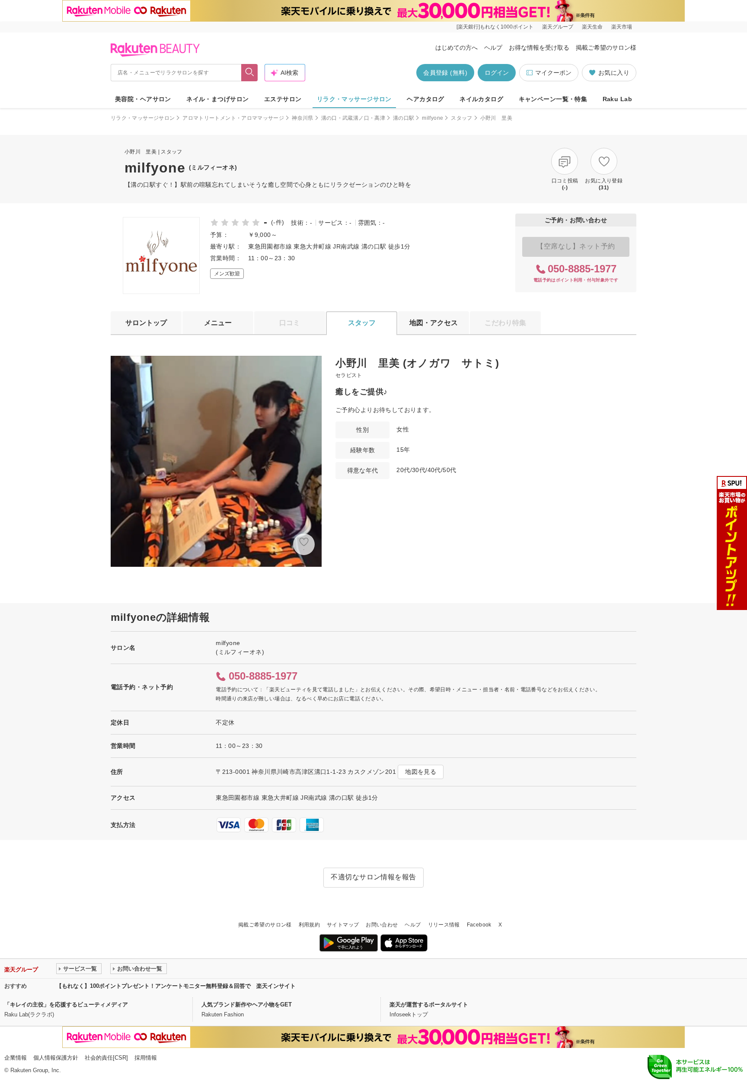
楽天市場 (621, 27)
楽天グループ (557, 27)
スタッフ (461, 118)
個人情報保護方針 (55, 1057)
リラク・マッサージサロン (354, 99)
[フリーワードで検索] (249, 72)
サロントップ (146, 322)
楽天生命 (592, 27)
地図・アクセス (433, 322)
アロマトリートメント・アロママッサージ (233, 118)
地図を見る (420, 771)
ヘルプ (493, 47)
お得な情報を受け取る (539, 47)
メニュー (218, 322)
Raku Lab (617, 99)
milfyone (432, 118)
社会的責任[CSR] (106, 1057)
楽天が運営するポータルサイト (428, 1004)
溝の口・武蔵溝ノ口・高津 (353, 118)
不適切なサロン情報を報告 (373, 877)
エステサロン (283, 99)
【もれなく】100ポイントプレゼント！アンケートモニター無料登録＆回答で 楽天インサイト (176, 986)
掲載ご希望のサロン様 (606, 47)
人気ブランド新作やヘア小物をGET (246, 1004)
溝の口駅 (403, 118)
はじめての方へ (456, 47)
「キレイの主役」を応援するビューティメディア (66, 1004)
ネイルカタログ (481, 99)
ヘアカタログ (425, 99)
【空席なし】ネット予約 (575, 246)
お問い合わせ (382, 925)
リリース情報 (444, 925)
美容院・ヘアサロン (143, 99)
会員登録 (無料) (445, 72)
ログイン (497, 72)
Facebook (479, 925)
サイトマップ (343, 925)
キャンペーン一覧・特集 (553, 99)
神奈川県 (302, 118)
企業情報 (15, 1057)
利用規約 (309, 925)
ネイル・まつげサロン (217, 99)
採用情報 (145, 1057)
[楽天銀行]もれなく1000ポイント (494, 27)
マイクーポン (553, 72)
